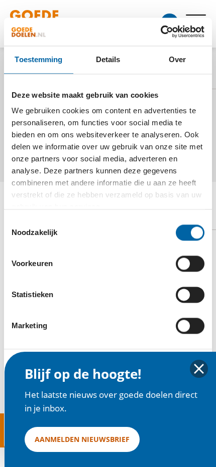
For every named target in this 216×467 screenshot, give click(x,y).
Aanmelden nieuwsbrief (82, 439)
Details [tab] (108, 59)
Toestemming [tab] (38, 59)
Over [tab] (177, 59)
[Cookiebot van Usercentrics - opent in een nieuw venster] (160, 31)
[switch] (190, 264)
